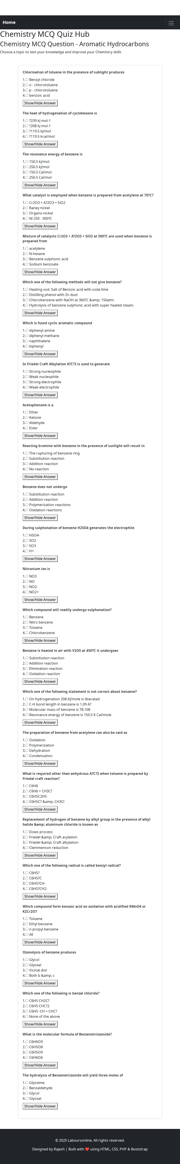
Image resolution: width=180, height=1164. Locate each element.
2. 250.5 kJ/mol (36, 166)
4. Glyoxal (32, 1098)
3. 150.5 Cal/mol (37, 172)
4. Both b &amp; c (39, 975)
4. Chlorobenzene (39, 632)
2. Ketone (32, 417)
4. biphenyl (33, 346)
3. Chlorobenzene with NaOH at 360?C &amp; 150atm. (69, 300)
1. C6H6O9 (33, 1041)
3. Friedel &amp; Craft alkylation (50, 842)
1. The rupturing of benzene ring (51, 453)
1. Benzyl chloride (38, 79)
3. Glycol (31, 1093)
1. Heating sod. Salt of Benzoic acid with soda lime (65, 289)
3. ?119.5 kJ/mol (37, 131)
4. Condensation (37, 755)
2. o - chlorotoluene (40, 84)
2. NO (29, 581)
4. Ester (30, 428)
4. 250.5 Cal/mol (37, 177)
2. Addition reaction (40, 499)
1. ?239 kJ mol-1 (37, 120)
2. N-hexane (34, 253)
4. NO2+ (31, 592)
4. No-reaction (36, 469)
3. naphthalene (36, 341)
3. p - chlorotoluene (40, 90)
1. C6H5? (31, 872)
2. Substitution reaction (43, 458)
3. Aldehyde (34, 422)
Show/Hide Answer (40, 103)
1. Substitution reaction (43, 494)
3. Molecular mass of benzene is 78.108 (56, 709)
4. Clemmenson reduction (45, 847)
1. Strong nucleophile (42, 371)
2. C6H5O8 (33, 1047)
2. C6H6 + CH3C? (37, 791)
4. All (28, 934)
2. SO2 (29, 540)
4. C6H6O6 (33, 1057)
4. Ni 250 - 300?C (37, 218)
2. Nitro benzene (38, 622)
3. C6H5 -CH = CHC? (40, 1011)
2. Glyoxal (32, 965)
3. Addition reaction (40, 463)
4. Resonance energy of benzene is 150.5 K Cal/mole (67, 714)
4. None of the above (41, 1016)
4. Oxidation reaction (41, 673)
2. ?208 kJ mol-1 (37, 125)
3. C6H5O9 (33, 1052)
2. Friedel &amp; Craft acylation (50, 837)
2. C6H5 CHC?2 (36, 1006)
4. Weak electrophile (41, 387)
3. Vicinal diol (35, 970)
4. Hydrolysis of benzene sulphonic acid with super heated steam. (78, 305)
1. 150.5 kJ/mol (36, 161)
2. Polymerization (38, 745)
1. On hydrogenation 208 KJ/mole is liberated (61, 699)
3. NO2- (30, 586)
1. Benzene (33, 617)
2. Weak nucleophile (41, 376)
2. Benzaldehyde (37, 1088)
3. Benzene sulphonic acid (45, 259)
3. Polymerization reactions (47, 504)
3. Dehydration (36, 750)
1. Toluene (32, 918)
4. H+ (28, 551)
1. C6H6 (30, 785)
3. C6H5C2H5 (35, 796)
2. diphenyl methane (41, 335)
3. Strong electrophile (42, 382)
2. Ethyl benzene (37, 924)
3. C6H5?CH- (34, 883)
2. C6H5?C (32, 878)
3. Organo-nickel (38, 213)
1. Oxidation (34, 740)
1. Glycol (31, 959)
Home (9, 22)
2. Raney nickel (36, 207)
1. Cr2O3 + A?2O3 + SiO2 (44, 202)
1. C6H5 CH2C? (36, 1000)
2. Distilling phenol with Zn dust (50, 294)
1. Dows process (38, 831)
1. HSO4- (31, 535)
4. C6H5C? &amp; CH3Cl (43, 801)
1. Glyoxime (34, 1082)
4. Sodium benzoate (40, 264)
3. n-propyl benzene (40, 929)
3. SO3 (29, 545)
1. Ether (30, 412)
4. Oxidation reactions (42, 510)
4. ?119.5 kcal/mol (39, 136)
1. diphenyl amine (39, 330)
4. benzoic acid (36, 95)
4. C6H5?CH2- (35, 888)
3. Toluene (32, 627)
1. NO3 (30, 576)
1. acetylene (34, 248)
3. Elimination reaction (43, 668)
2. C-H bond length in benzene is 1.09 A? (57, 704)
